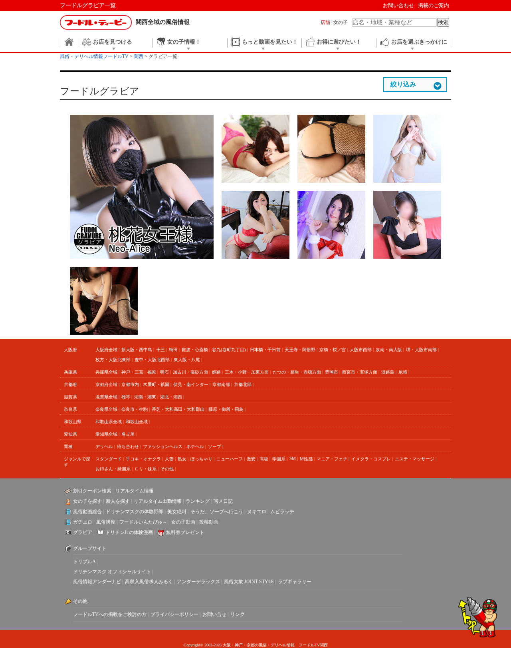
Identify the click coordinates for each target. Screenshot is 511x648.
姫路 (216, 372)
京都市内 (130, 384)
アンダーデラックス (198, 581)
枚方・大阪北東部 (113, 359)
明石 (164, 372)
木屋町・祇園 (156, 384)
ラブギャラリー (294, 581)
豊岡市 (331, 372)
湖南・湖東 (145, 396)
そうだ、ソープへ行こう (216, 511)
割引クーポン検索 (92, 491)
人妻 (169, 458)
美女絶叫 (176, 511)
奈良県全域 (106, 409)
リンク (237, 614)
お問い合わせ (398, 5)
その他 (167, 468)
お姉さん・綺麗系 (113, 468)
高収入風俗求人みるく (149, 581)
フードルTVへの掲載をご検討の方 (110, 614)
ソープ (214, 446)
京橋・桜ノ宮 (332, 349)
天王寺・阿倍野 (300, 349)
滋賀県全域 (106, 396)
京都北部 (243, 384)
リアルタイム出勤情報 (158, 501)
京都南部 (221, 384)
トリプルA (84, 561)
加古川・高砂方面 (190, 372)
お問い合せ (214, 614)
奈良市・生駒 (134, 409)
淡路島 (387, 372)
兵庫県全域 (106, 372)
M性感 (306, 458)
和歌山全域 (137, 421)
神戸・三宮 (132, 372)
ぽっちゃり (201, 458)
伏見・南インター (190, 384)
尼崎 (402, 372)
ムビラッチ (282, 511)
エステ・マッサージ (414, 458)
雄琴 (125, 396)
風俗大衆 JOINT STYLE (249, 581)
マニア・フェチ (332, 458)
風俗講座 (105, 522)
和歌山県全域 (108, 421)
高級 (263, 458)
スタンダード (108, 458)
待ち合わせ (128, 446)
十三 (160, 349)
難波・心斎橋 (195, 349)
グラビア (82, 532)
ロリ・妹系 (145, 468)
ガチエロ (82, 522)
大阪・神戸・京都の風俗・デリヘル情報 (259, 645)
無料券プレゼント (185, 532)
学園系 (278, 458)
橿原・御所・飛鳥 (226, 409)
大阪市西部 (361, 349)
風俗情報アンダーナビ (97, 581)
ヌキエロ (256, 511)
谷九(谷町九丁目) (229, 349)
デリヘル (104, 446)
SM (292, 458)
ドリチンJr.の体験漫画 (129, 532)
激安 (251, 458)
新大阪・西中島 (136, 349)
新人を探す (118, 501)
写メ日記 (223, 501)
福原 (151, 372)
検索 (443, 22)
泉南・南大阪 (389, 349)
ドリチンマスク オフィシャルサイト (112, 571)
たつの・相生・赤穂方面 (297, 372)
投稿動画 (208, 522)
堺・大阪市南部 (421, 349)
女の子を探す (87, 501)
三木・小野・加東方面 (247, 372)
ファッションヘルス (162, 446)
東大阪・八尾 (187, 359)
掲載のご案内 (433, 5)
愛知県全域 (106, 434)
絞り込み (403, 84)
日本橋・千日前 (265, 349)
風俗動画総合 (87, 511)
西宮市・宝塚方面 (359, 372)
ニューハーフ (229, 458)
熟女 (182, 458)
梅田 (173, 349)
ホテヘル (195, 446)
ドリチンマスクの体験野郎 (134, 511)
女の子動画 (183, 522)
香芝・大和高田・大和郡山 (178, 409)
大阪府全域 (106, 349)
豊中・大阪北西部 (152, 359)
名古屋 (128, 434)
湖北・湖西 (171, 396)
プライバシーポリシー (174, 614)
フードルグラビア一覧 (88, 5)
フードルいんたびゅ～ (143, 522)
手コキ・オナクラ (143, 458)
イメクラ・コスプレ (371, 458)
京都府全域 (106, 384)
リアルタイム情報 (134, 491)
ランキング (198, 501)
